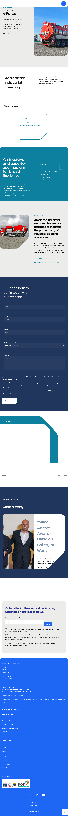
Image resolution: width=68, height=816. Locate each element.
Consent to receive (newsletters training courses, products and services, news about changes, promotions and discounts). (31, 385)
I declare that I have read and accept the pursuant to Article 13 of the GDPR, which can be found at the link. (33, 378)
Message (6, 355)
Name (5, 303)
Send (48, 624)
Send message (9, 401)
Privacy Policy (34, 376)
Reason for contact (10, 342)
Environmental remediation (45, 262)
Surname (6, 316)
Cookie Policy (34, 805)
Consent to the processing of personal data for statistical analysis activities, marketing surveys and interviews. (33, 392)
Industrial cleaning (42, 258)
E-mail (6, 329)
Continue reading (42, 567)
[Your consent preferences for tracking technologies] (65, 813)
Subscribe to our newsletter (14, 618)
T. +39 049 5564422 (7, 676)
